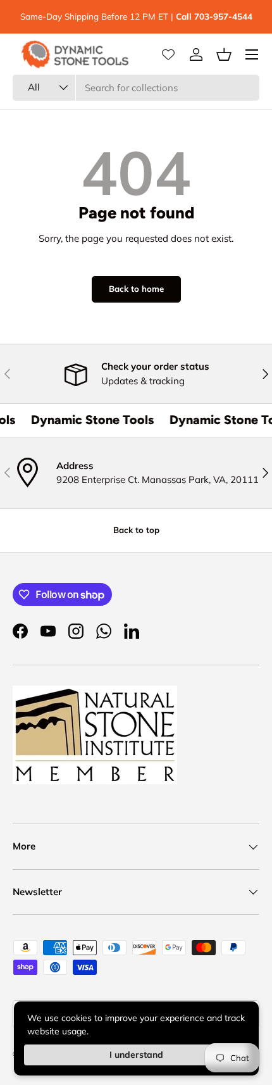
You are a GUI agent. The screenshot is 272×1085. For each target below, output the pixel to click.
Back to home (136, 289)
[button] (224, 54)
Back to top (136, 530)
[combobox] (136, 88)
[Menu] (252, 54)
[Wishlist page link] (168, 54)
